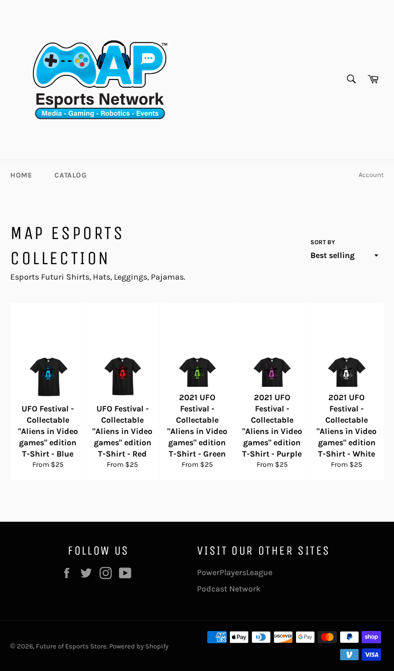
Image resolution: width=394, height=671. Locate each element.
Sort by (322, 242)
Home (21, 175)
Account (371, 175)
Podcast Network (229, 589)
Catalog (70, 175)
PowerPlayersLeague (234, 572)
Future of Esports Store (71, 646)
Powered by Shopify (138, 646)
